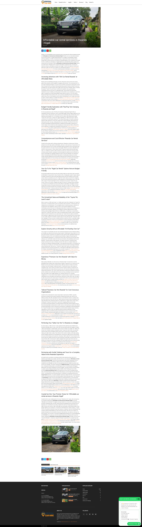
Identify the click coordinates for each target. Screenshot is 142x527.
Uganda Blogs (71, 500)
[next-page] (44, 478)
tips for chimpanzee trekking (73, 130)
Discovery (81, 2)
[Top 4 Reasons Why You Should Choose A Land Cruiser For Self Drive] (65, 495)
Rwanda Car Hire (62, 2)
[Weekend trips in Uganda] (65, 500)
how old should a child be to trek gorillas (62, 190)
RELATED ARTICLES (45, 464)
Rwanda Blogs (71, 496)
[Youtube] (96, 514)
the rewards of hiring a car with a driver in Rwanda (51, 423)
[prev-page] (42, 478)
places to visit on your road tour (61, 73)
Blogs (45, 5)
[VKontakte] (93, 514)
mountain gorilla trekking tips (55, 222)
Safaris (75, 2)
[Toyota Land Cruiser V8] (65, 490)
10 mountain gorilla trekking (70, 189)
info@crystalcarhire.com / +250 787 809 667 (69, 521)
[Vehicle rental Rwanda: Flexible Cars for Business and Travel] (61, 470)
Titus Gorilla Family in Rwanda (52, 223)
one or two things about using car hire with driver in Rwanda (58, 159)
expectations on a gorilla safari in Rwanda (55, 221)
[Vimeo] (90, 514)
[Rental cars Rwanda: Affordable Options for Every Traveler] (74, 470)
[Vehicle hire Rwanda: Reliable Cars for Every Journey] (47, 470)
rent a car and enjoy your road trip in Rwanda (66, 132)
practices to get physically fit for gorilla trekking (57, 163)
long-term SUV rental (50, 160)
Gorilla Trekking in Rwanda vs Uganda (60, 129)
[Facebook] (42, 51)
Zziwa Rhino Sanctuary (64, 251)
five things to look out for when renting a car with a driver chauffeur (60, 70)
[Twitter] (45, 51)
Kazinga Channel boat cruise (51, 165)
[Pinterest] (47, 51)
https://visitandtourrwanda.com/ (69, 383)
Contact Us (91, 2)
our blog (43, 73)
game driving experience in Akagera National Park (51, 103)
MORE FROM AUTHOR (54, 464)
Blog (86, 2)
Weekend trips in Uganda (72, 499)
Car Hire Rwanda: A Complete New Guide (71, 97)
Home (56, 2)
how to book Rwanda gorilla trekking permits (66, 99)
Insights (69, 2)
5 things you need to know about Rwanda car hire (63, 386)
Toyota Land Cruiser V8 (72, 488)
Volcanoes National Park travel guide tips (49, 285)
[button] (139, 499)
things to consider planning (60, 162)
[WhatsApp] (50, 51)
